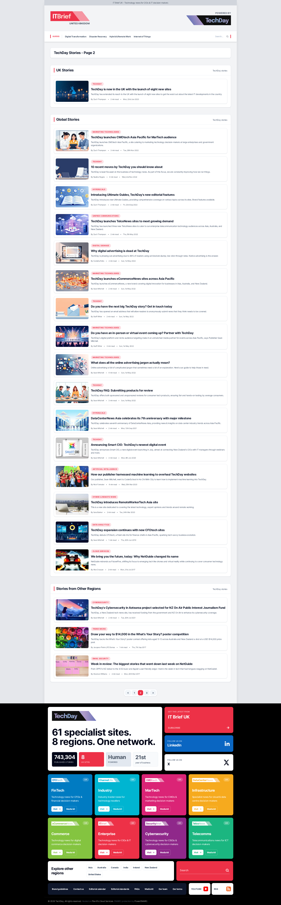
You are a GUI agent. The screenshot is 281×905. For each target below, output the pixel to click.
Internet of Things (142, 36)
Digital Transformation (75, 36)
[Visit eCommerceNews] (65, 823)
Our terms (177, 889)
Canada (114, 867)
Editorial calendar (97, 889)
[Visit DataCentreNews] (206, 780)
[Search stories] (227, 870)
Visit (55, 809)
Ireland (136, 867)
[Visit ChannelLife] (112, 780)
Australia (101, 867)
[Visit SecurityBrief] (159, 823)
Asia (90, 867)
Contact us (78, 889)
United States (94, 874)
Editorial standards (120, 889)
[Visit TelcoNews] (206, 823)
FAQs (137, 889)
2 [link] (140, 693)
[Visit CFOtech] (65, 780)
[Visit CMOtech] (159, 780)
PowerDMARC (140, 901)
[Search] (227, 36)
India (125, 867)
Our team (163, 889)
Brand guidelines (60, 889)
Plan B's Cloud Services (102, 901)
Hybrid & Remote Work (120, 36)
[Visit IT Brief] (112, 823)
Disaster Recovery (98, 36)
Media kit (70, 809)
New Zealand (151, 867)
